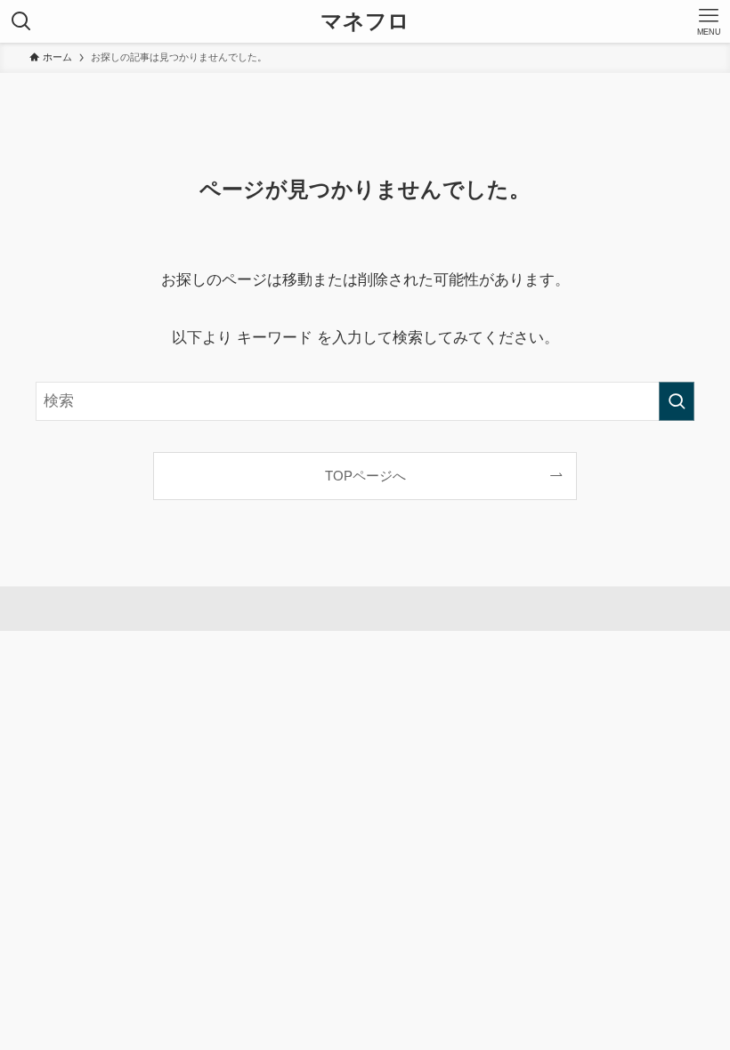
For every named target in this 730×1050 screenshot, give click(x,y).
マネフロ (365, 21)
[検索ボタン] (21, 21)
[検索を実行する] (676, 401)
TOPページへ (365, 475)
